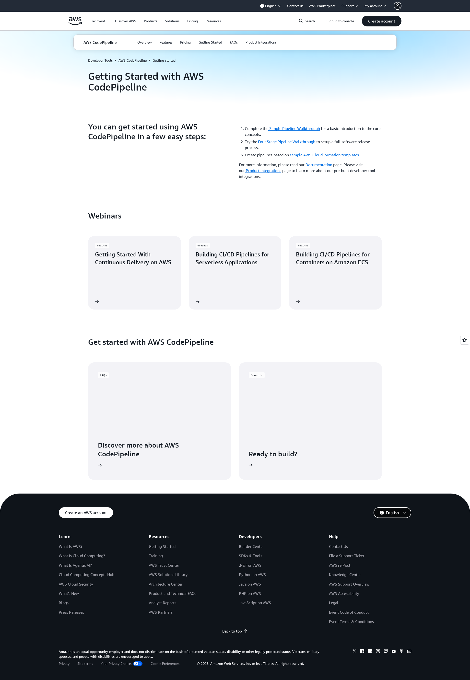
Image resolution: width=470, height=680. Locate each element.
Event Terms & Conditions (351, 621)
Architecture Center (165, 584)
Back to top (232, 631)
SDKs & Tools (250, 555)
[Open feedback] (464, 340)
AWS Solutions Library (168, 574)
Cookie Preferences (165, 663)
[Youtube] (394, 652)
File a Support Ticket (346, 555)
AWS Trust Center (164, 565)
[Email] (409, 652)
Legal (333, 602)
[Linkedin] (370, 652)
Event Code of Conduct (349, 612)
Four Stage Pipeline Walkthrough (286, 141)
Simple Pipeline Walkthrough (294, 128)
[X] (354, 652)
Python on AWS (252, 574)
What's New (69, 593)
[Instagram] (378, 652)
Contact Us (338, 546)
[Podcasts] (401, 652)
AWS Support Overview (349, 584)
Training (156, 555)
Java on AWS (250, 584)
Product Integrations (263, 170)
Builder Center (251, 546)
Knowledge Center (345, 574)
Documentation (319, 164)
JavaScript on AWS (255, 602)
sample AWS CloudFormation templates (324, 154)
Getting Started (162, 546)
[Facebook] (362, 652)
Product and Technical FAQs (172, 593)
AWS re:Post (339, 565)
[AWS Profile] (397, 6)
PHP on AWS (250, 593)
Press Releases (71, 612)
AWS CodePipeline (132, 60)
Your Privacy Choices (116, 663)
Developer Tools (100, 60)
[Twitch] (386, 652)
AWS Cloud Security (76, 584)
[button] (125, 21)
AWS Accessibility (344, 593)
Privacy (64, 663)
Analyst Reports (162, 602)
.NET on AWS (250, 565)
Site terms (85, 663)
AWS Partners (161, 612)
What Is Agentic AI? (75, 565)
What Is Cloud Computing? (82, 555)
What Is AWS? (70, 546)
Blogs (64, 602)
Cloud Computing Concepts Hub (86, 574)
